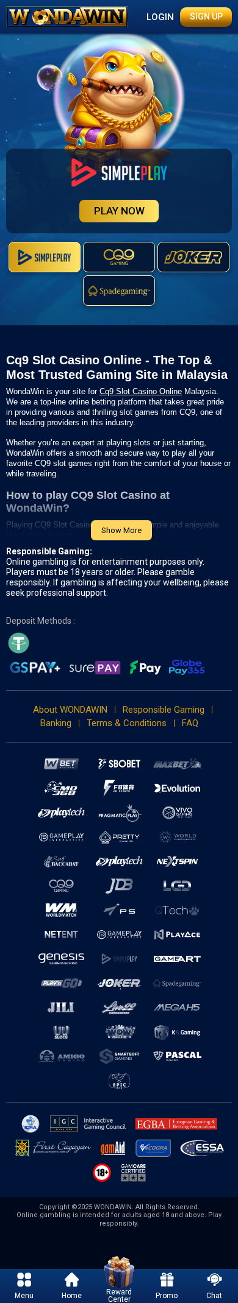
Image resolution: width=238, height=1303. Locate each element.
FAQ (190, 723)
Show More (121, 530)
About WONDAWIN (70, 709)
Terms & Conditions (127, 723)
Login (160, 17)
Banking (55, 723)
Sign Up (206, 16)
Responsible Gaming (163, 709)
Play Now (119, 211)
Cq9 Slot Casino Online (140, 391)
